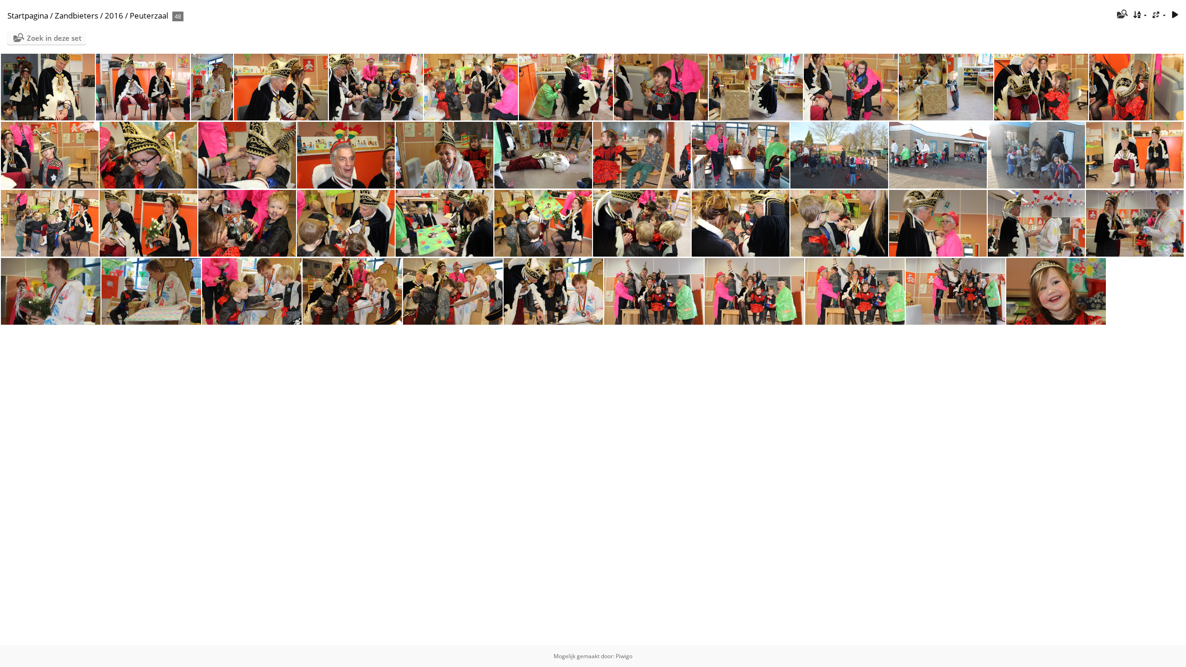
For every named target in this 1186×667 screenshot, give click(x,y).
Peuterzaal (149, 15)
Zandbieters (76, 15)
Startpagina (27, 15)
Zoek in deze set (54, 38)
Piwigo (624, 656)
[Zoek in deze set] (1121, 14)
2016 (114, 15)
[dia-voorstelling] (1174, 15)
